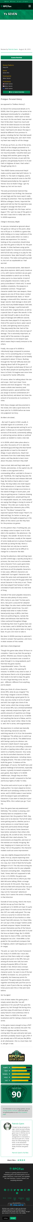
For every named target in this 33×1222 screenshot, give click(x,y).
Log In (20, 1)
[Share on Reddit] (22, 1160)
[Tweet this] (18, 1160)
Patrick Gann (13, 49)
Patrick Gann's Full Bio (20, 1153)
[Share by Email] (24, 1160)
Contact (13, 1)
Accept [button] (13, 1218)
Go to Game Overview (17, 92)
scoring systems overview (10, 1110)
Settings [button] (6, 1218)
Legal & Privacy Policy (28, 1199)
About (7, 1)
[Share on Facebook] (20, 1160)
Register (26, 1)
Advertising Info (21, 1198)
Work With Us (14, 1199)
